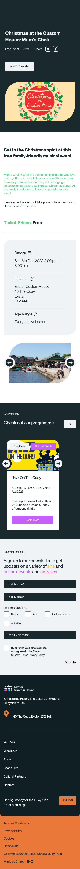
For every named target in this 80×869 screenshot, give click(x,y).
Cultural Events (61, 614)
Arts (35, 614)
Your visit (10, 742)
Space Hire (11, 768)
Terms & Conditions (16, 823)
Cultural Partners (15, 776)
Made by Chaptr (14, 861)
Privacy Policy (13, 831)
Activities (16, 623)
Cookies (9, 838)
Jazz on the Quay (26, 478)
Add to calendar (19, 66)
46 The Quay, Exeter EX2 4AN (32, 716)
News (14, 614)
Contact (9, 785)
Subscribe (70, 662)
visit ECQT (68, 800)
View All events (70, 425)
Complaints (11, 846)
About (8, 759)
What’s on (10, 751)
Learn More (32, 519)
